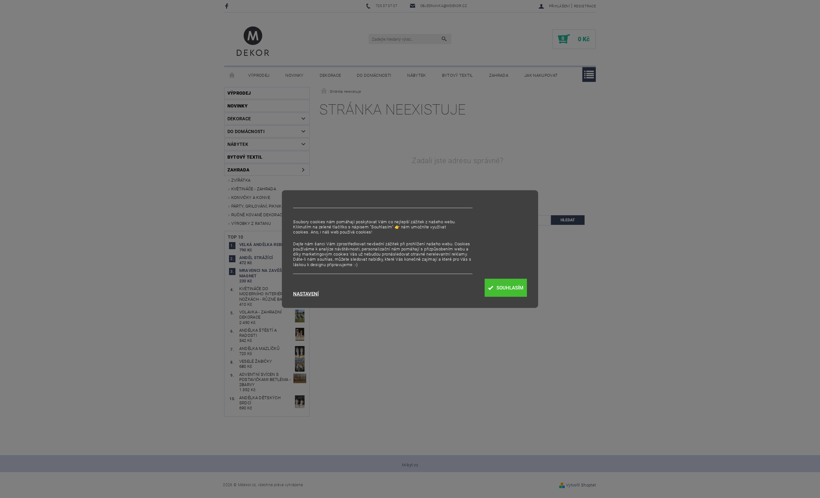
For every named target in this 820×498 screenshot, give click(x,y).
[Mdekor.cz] (253, 42)
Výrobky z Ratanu (251, 223)
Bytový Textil (457, 75)
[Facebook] (227, 6)
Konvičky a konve (250, 197)
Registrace (585, 6)
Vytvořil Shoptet (581, 485)
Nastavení (306, 294)
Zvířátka (241, 180)
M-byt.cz (410, 465)
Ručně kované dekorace (258, 214)
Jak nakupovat (541, 75)
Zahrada (498, 75)
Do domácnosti (374, 75)
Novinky (294, 75)
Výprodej (259, 75)
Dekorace (330, 75)
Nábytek (416, 75)
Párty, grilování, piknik (256, 206)
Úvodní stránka (232, 75)
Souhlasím (509, 288)
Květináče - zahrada (253, 188)
